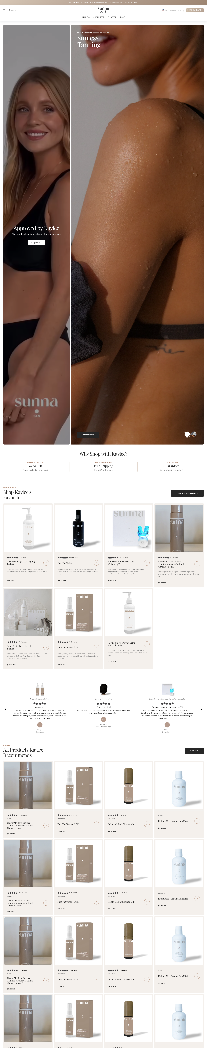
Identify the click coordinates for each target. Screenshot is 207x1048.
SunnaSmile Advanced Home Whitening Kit (121, 563)
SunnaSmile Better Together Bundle (20, 647)
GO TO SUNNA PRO (195, 10)
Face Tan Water (64, 562)
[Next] (201, 709)
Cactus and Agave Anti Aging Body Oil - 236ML (121, 644)
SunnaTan (10, 818)
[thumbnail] (187, 434)
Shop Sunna (36, 242)
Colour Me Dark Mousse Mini (121, 824)
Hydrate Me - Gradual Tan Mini (173, 820)
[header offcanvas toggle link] (5, 10)
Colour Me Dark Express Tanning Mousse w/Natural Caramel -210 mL (171, 564)
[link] (28, 528)
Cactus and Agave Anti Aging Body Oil (21, 563)
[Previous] (5, 709)
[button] (12, 10)
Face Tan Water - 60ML (68, 647)
